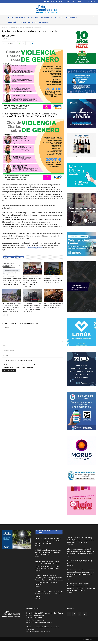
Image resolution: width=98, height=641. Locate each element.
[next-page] (6, 315)
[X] (91, 1)
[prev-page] (3, 315)
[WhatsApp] (19, 43)
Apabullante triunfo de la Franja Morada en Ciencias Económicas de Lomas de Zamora (49, 594)
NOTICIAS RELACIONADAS (14, 257)
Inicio (10, 17)
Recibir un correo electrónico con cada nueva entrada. (19, 367)
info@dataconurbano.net (35, 620)
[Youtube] (94, 1)
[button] (93, 18)
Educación (12, 22)
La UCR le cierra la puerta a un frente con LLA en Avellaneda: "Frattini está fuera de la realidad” (48, 552)
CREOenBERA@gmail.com (34, 248)
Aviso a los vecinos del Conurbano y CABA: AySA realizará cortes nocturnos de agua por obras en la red (80, 540)
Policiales (32, 17)
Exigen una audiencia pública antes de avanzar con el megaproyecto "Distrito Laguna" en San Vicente (48, 541)
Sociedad (19, 17)
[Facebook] (85, 1)
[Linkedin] (32, 43)
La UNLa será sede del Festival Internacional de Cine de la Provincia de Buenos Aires (53, 305)
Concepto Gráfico (87, 639)
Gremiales (70, 17)
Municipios (45, 17)
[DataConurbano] (49, 9)
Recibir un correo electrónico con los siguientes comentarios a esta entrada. (25, 365)
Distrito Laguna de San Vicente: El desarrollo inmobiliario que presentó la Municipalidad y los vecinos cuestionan (81, 551)
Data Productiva (28, 22)
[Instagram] (88, 1)
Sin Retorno (44, 22)
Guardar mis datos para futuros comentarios (18, 360)
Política (58, 17)
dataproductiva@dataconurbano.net (39, 622)
